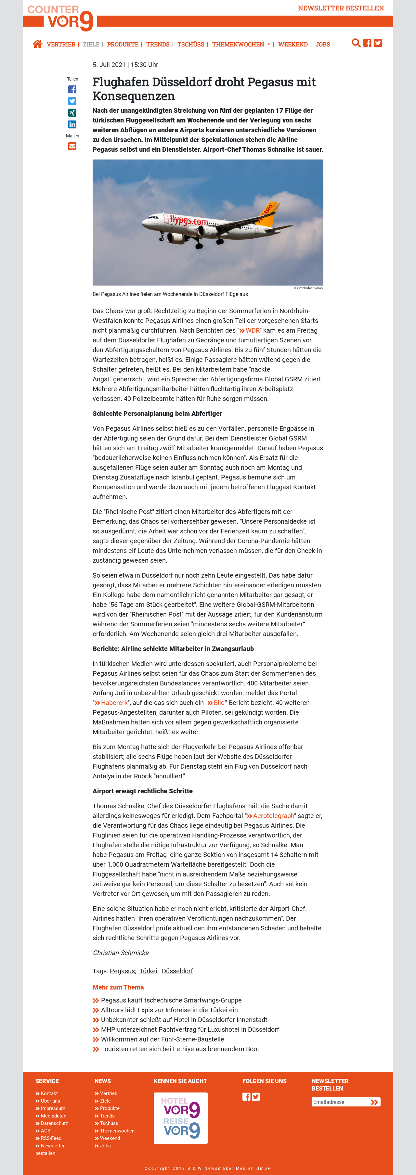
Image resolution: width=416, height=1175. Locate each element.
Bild (219, 703)
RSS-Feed (50, 1138)
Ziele (91, 44)
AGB (45, 1131)
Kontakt (49, 1093)
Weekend (293, 44)
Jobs (323, 44)
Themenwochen (117, 1131)
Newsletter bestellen (50, 1149)
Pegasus (122, 971)
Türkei (148, 971)
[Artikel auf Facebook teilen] (73, 90)
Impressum (52, 1108)
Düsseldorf (177, 971)
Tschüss (190, 44)
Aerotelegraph (273, 816)
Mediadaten (53, 1116)
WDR (253, 330)
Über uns (50, 1101)
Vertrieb (61, 44)
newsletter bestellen (341, 8)
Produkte (122, 44)
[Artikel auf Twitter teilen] (73, 102)
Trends (158, 44)
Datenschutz (54, 1123)
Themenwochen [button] (239, 44)
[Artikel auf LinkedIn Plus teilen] (73, 126)
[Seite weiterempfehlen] (73, 147)
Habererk (114, 703)
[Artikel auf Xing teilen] (73, 114)
